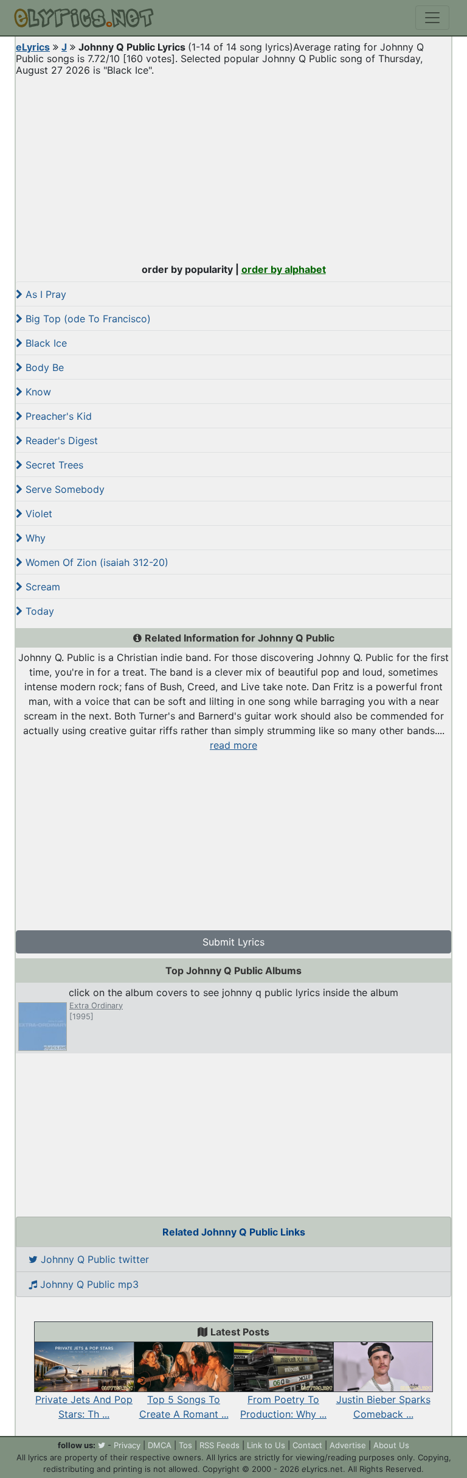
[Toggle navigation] (432, 17)
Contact (307, 1445)
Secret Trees (52, 465)
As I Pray (44, 294)
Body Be (43, 367)
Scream (41, 587)
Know (36, 392)
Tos (185, 1445)
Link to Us (266, 1445)
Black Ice (44, 343)
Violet (37, 513)
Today (38, 611)
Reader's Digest (60, 440)
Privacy (127, 1445)
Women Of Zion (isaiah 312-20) (95, 562)
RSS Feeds (219, 1445)
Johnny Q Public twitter (93, 1259)
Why (34, 538)
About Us (391, 1445)
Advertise (348, 1445)
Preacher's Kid (57, 416)
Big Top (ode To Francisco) (86, 319)
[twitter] (101, 1445)
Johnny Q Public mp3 (88, 1284)
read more (233, 745)
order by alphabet (283, 269)
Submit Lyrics (233, 942)
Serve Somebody (63, 489)
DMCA (159, 1445)
